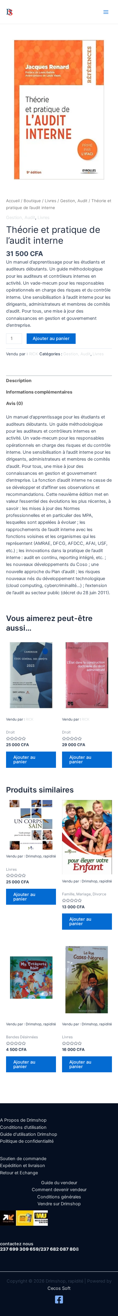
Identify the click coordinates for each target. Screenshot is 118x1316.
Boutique (32, 200)
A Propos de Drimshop (23, 1120)
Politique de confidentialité (27, 1141)
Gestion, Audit (73, 200)
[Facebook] (59, 1299)
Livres (50, 200)
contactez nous (16, 1243)
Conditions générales (59, 1197)
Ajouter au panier (51, 338)
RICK (33, 353)
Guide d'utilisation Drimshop (28, 1134)
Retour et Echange (19, 1172)
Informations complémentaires (39, 392)
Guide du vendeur (59, 1182)
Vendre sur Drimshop (59, 1203)
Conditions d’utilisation (23, 1127)
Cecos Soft (59, 1288)
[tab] (59, 381)
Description (18, 380)
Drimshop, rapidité (39, 12)
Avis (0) (14, 403)
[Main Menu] (106, 12)
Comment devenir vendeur (59, 1189)
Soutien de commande (23, 1158)
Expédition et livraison (22, 1165)
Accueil (13, 200)
